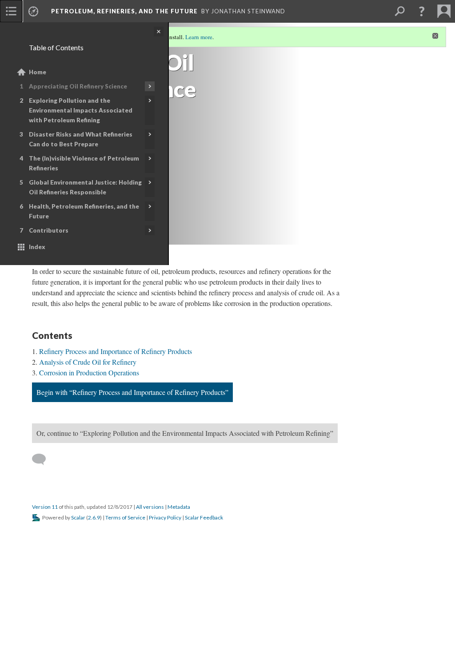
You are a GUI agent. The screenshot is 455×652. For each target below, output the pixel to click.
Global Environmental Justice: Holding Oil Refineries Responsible (85, 187)
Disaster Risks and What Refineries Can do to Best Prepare (80, 139)
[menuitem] (11, 11)
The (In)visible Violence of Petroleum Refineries (84, 163)
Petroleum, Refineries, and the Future (124, 11)
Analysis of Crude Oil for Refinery (87, 361)
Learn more (198, 37)
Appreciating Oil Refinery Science (78, 86)
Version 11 (45, 506)
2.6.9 (94, 517)
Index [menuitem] (37, 246)
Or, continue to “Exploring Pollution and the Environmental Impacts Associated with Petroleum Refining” (184, 433)
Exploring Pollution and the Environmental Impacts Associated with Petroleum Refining (80, 110)
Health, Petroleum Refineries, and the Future (84, 211)
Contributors (48, 230)
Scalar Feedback (204, 517)
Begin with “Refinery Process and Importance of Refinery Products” (132, 392)
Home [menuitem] (37, 72)
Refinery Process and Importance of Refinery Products (115, 351)
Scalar (78, 517)
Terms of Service (125, 517)
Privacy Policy (165, 517)
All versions (150, 506)
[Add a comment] (43, 459)
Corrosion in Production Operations (89, 372)
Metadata (179, 506)
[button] (422, 11)
